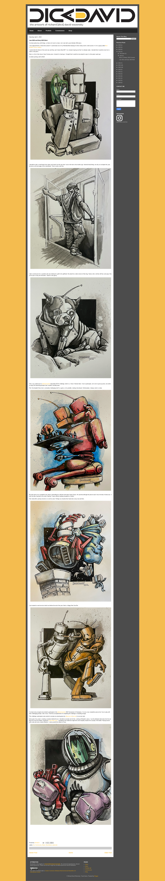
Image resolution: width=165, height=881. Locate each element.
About (40, 30)
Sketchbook (49, 845)
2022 (119, 63)
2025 (119, 47)
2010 (119, 80)
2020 (119, 67)
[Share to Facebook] (51, 843)
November (122, 53)
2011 (119, 78)
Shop (70, 30)
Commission (38, 845)
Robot (43, 845)
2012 (119, 76)
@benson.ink (69, 716)
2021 (119, 65)
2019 (119, 69)
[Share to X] (49, 843)
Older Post (108, 853)
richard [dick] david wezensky (52, 864)
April (121, 55)
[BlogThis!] (48, 843)
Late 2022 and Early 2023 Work (127, 59)
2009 (119, 82)
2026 (119, 45)
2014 (119, 73)
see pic (74, 716)
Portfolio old (88, 868)
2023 (119, 51)
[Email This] (46, 843)
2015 (119, 71)
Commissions (59, 30)
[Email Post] (43, 842)
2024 (119, 49)
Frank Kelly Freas (53, 720)
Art (34, 845)
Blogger (96, 876)
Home (31, 30)
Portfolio (48, 30)
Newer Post (33, 853)
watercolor (54, 845)
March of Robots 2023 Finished (127, 57)
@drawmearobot (46, 383)
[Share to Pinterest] (53, 843)
